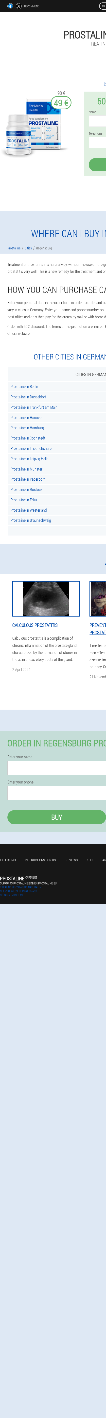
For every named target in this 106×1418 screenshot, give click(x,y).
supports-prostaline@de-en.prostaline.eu (28, 883)
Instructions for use (41, 860)
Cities (90, 860)
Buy (56, 817)
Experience (8, 860)
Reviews (72, 860)
